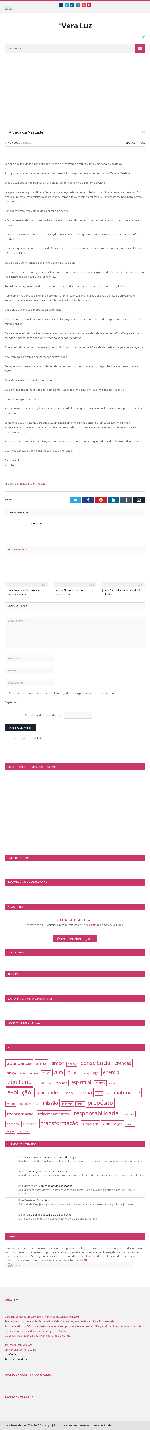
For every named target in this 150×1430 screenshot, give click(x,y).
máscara (67, 1104)
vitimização (112, 1123)
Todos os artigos (134, 142)
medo (11, 1104)
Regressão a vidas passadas (50, 1171)
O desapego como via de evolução (50, 1214)
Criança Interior (29, 1073)
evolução (19, 1092)
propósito (100, 1102)
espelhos (61, 1083)
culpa (46, 1073)
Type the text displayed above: (43, 715)
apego (72, 1064)
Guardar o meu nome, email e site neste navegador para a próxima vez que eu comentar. (62, 693)
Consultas (43, 1200)
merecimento (28, 1103)
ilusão (67, 1092)
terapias (29, 1123)
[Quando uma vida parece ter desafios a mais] (26, 572)
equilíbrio (19, 1082)
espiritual (81, 1082)
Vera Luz (13, 142)
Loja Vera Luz (13, 1354)
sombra (13, 1124)
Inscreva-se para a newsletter (25, 738)
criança (11, 1073)
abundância (19, 1063)
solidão (128, 1114)
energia (111, 1072)
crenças (123, 1063)
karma (84, 1092)
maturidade (127, 1092)
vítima (10, 1131)
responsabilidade (96, 1113)
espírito (100, 1083)
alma (41, 1063)
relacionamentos (53, 1113)
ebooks (85, 1073)
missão (50, 1103)
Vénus (130, 1124)
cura (58, 1072)
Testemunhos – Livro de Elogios (58, 1157)
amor (57, 1063)
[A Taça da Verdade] (75, 93)
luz (107, 1093)
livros (99, 1093)
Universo (90, 1123)
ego (96, 1073)
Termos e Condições (17, 1359)
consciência (95, 1062)
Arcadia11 (24, 483)
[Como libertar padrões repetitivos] (75, 572)
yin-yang (23, 1131)
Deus (72, 1072)
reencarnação (20, 1113)
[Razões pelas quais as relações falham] (123, 572)
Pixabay (40, 483)
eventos (113, 1083)
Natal (80, 1104)
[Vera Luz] (75, 25)
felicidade (47, 1092)
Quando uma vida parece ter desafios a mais (25, 592)
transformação (59, 1123)
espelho (44, 1082)
